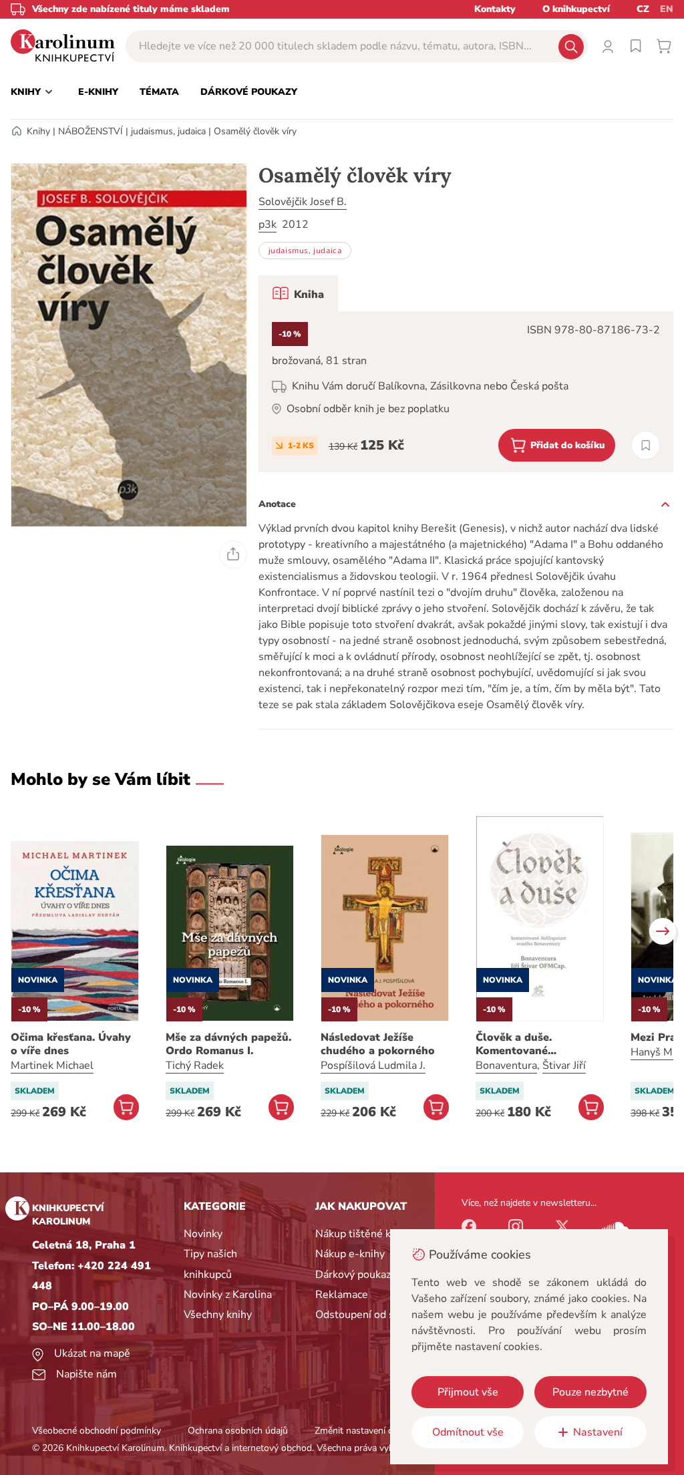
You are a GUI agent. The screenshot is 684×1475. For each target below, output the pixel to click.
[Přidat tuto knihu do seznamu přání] (645, 445)
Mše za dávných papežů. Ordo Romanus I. (228, 1044)
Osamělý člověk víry (255, 131)
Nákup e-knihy (350, 1254)
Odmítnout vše (468, 1432)
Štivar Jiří (564, 1065)
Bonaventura (506, 1065)
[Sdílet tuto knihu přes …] (233, 554)
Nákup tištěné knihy (363, 1233)
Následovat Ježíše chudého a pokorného (378, 1044)
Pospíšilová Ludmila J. (373, 1065)
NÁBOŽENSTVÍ (90, 131)
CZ (643, 9)
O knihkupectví (576, 9)
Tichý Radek (195, 1065)
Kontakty (495, 9)
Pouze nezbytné (590, 1392)
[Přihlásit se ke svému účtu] (607, 46)
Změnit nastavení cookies (367, 1430)
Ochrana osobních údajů (238, 1430)
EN (666, 9)
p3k (268, 224)
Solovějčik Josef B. (303, 201)
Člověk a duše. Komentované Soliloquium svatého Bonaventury (530, 1044)
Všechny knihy (218, 1314)
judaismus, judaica (168, 131)
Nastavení (598, 1432)
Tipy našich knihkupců (210, 1264)
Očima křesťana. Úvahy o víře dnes (71, 1044)
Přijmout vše (468, 1392)
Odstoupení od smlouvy (372, 1314)
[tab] (298, 293)
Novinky (203, 1233)
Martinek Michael (52, 1065)
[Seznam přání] (636, 46)
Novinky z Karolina (228, 1294)
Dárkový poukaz (353, 1274)
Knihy (38, 131)
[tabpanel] (466, 391)
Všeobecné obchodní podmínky (96, 1430)
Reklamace (341, 1294)
